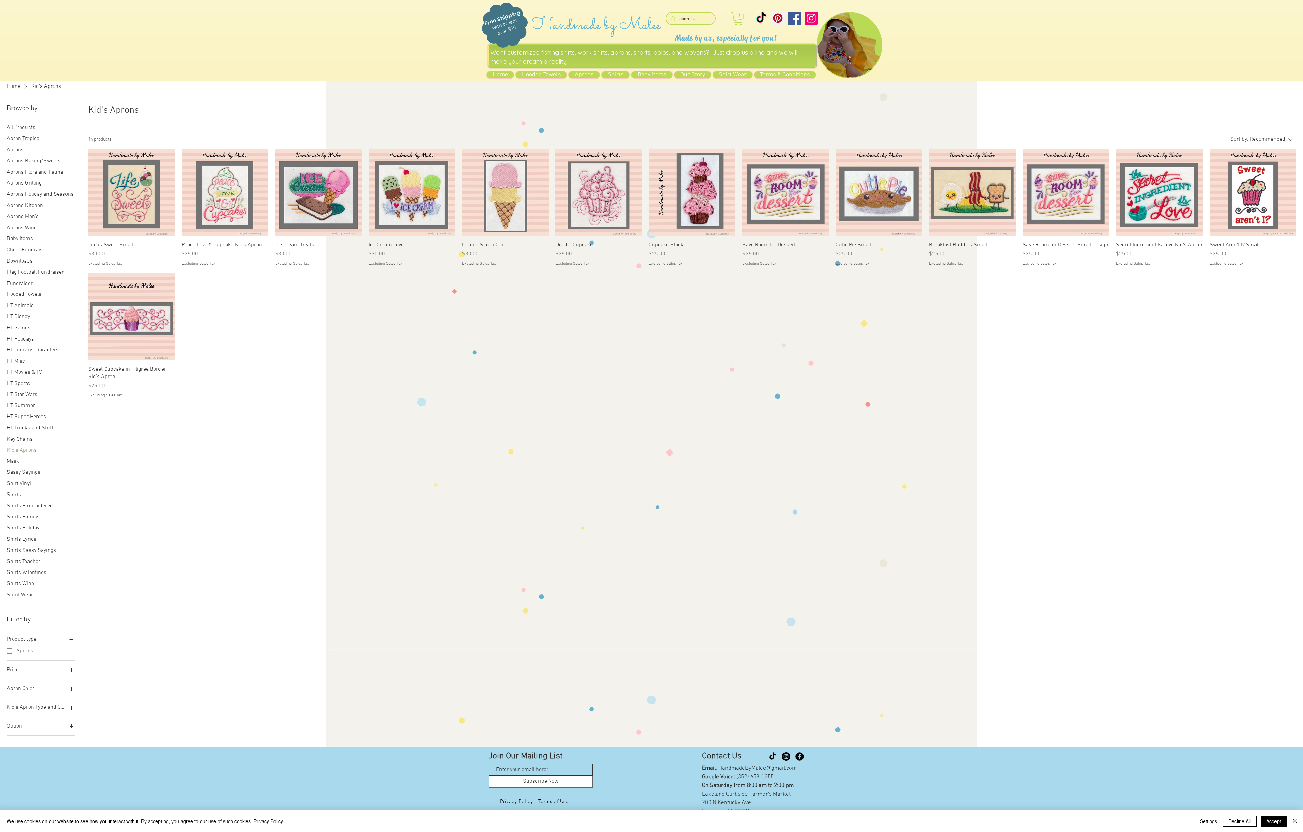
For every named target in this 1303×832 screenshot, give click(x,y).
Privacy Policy (268, 821)
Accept (1273, 821)
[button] (738, 18)
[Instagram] (811, 18)
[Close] (1295, 821)
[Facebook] (794, 18)
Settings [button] (1208, 821)
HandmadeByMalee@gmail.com (757, 768)
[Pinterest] (778, 18)
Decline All (1239, 821)
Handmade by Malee (596, 25)
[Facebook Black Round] (799, 756)
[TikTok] (761, 18)
